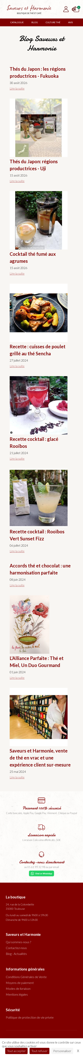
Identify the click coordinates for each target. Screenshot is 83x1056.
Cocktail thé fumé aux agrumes (33, 257)
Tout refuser (39, 1051)
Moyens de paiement (20, 983)
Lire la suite (17, 88)
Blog (34, 22)
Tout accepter (16, 1051)
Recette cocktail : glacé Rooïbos (34, 442)
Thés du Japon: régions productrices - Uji (34, 165)
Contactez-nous (16, 948)
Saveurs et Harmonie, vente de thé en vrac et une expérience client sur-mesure (40, 758)
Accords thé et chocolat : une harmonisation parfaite (40, 569)
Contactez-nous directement (41, 862)
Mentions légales (17, 994)
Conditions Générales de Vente (26, 977)
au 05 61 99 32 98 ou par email (41, 867)
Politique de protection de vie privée (30, 1017)
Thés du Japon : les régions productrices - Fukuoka (38, 72)
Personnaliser (62, 1051)
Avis (70, 22)
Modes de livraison (18, 988)
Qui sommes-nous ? (18, 942)
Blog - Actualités (16, 953)
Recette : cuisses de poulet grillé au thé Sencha (37, 350)
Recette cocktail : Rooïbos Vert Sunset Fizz (37, 535)
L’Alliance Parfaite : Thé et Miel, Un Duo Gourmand (37, 661)
